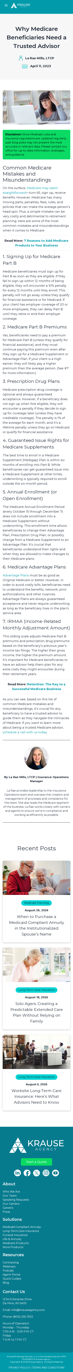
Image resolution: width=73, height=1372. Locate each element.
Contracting (11, 1262)
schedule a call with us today (25, 732)
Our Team (10, 1195)
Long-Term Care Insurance (21, 1231)
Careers (8, 1207)
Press (6, 1211)
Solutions (12, 1219)
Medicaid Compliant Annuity (22, 1227)
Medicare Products (16, 1243)
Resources (13, 1254)
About (9, 1184)
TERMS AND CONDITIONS (48, 1367)
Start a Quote (36, 1162)
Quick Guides (12, 1278)
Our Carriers (11, 1203)
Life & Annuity (12, 1239)
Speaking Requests (16, 1199)
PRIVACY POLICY (19, 1367)
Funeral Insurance (15, 1235)
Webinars (9, 1266)
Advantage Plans (16, 575)
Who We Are (11, 1191)
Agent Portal (11, 1274)
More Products (13, 1247)
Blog (6, 1282)
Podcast (8, 1270)
